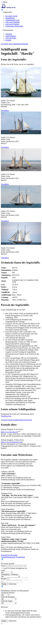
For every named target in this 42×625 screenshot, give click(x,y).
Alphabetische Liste (12, 20)
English (25, 44)
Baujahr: (4, 579)
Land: (3, 570)
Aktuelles (8, 34)
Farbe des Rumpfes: (8, 597)
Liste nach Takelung (12, 22)
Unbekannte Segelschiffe (14, 26)
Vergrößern (5, 110)
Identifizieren (10, 18)
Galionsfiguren (10, 36)
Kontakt (8, 40)
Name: (3, 566)
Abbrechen (12, 584)
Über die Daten (10, 38)
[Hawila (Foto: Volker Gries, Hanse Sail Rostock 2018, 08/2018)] (21, 207)
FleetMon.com (6, 416)
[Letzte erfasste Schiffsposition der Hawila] (16, 420)
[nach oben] (2, 623)
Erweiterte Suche (11, 16)
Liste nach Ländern (12, 24)
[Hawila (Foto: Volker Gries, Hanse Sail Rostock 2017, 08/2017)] (21, 134)
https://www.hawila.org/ (9, 432)
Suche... (4, 584)
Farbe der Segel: (6, 601)
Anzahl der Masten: (8, 593)
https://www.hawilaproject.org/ (12, 442)
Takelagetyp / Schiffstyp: (9, 574)
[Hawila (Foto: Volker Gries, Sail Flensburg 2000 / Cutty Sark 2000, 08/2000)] (21, 97)
